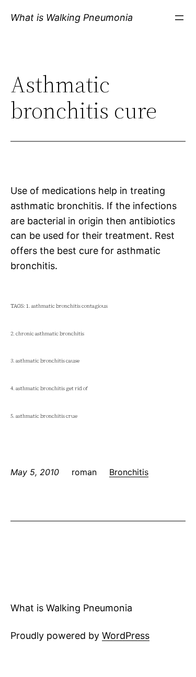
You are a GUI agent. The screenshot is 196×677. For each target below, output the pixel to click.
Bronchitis (128, 472)
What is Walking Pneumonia (71, 17)
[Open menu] (179, 17)
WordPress (125, 635)
